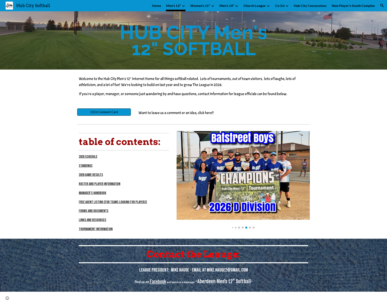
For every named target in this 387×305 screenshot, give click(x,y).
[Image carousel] (243, 180)
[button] (382, 5)
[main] (193, 40)
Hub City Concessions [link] (310, 5)
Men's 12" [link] (173, 5)
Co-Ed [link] (279, 5)
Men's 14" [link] (227, 5)
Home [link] (156, 5)
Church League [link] (254, 5)
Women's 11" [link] (200, 5)
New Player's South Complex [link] (353, 5)
